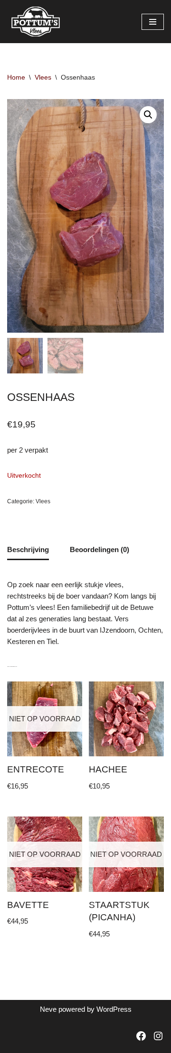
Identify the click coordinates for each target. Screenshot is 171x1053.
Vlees (43, 77)
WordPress (114, 1009)
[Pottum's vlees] (35, 21)
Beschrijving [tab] (28, 549)
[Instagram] (158, 1036)
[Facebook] (141, 1036)
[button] (148, 114)
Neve (48, 1009)
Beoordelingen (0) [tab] (99, 549)
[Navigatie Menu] (153, 22)
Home (16, 77)
